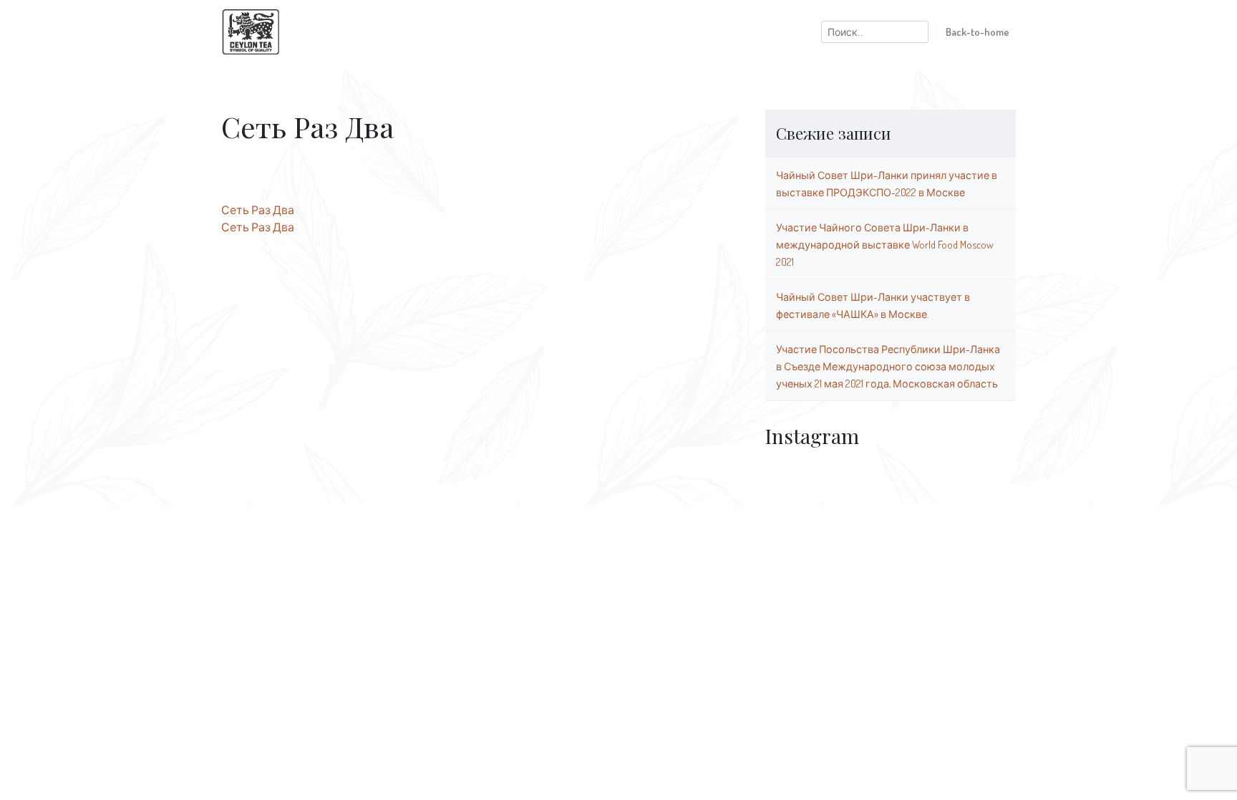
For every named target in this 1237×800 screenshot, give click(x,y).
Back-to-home (977, 31)
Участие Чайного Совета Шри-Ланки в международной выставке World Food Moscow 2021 (885, 244)
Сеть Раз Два (257, 210)
